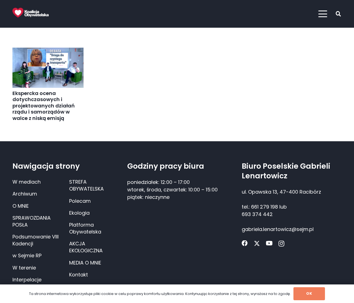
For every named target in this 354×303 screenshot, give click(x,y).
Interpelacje (26, 279)
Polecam (80, 200)
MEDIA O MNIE (85, 262)
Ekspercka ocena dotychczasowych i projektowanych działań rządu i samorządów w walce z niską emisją (43, 106)
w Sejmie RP (26, 255)
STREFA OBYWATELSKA (86, 185)
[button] (322, 13)
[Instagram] (281, 243)
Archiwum (24, 193)
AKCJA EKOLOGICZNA (86, 247)
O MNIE (20, 205)
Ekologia (79, 212)
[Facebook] (245, 243)
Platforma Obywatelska (85, 228)
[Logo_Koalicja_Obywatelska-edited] (30, 12)
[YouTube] (269, 243)
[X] (257, 243)
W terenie (24, 267)
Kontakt (78, 274)
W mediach (26, 181)
